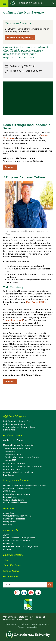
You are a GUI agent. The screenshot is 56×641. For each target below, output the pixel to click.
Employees (8, 543)
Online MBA (10, 451)
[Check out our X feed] (38, 592)
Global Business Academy (15, 424)
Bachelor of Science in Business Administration (24, 485)
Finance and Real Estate (14, 519)
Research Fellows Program (15, 502)
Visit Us (7, 560)
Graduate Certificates (13, 440)
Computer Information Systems (17, 516)
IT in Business (9, 430)
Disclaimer (24, 624)
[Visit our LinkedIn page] (24, 592)
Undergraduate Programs (16, 480)
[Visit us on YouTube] (31, 592)
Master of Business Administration (18, 445)
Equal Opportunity (40, 624)
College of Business (30, 3)
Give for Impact (11, 571)
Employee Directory (13, 555)
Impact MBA (10, 460)
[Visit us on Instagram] (17, 592)
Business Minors (10, 497)
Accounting (8, 513)
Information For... (12, 530)
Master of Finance (11, 469)
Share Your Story (11, 565)
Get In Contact (10, 576)
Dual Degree (8, 475)
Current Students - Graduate (16, 540)
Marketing (7, 524)
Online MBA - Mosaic (14, 454)
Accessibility (32, 627)
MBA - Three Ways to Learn (17, 448)
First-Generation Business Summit (18, 421)
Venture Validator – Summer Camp (19, 427)
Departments (9, 508)
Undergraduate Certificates (15, 500)
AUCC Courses (9, 491)
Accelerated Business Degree (16, 488)
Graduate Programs (13, 435)
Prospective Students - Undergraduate (21, 546)
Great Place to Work (13, 320)
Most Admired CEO (35, 302)
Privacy (21, 627)
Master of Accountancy (14, 463)
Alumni (6, 535)
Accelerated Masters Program (16, 494)
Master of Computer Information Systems (22, 466)
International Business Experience (18, 472)
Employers (8, 549)
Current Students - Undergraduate (19, 537)
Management (9, 521)
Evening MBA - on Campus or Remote (22, 457)
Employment (11, 624)
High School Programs (14, 416)
